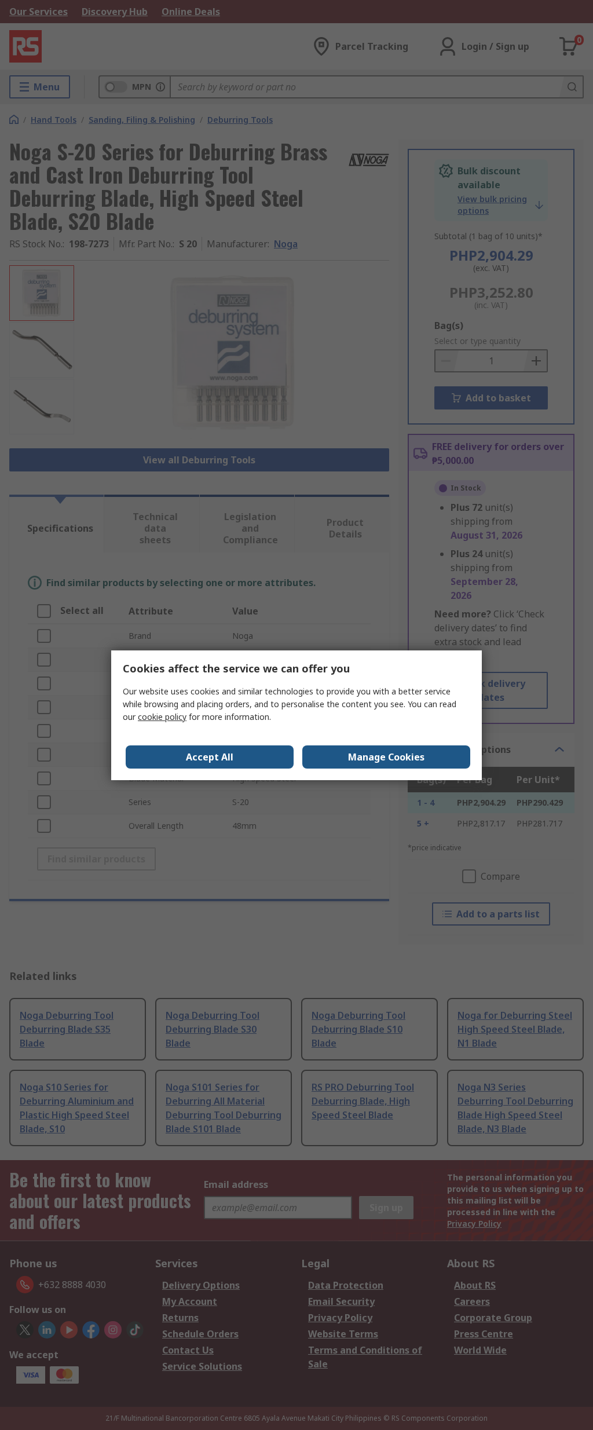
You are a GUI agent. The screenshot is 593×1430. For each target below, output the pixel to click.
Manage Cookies (386, 757)
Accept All (209, 757)
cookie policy (162, 716)
